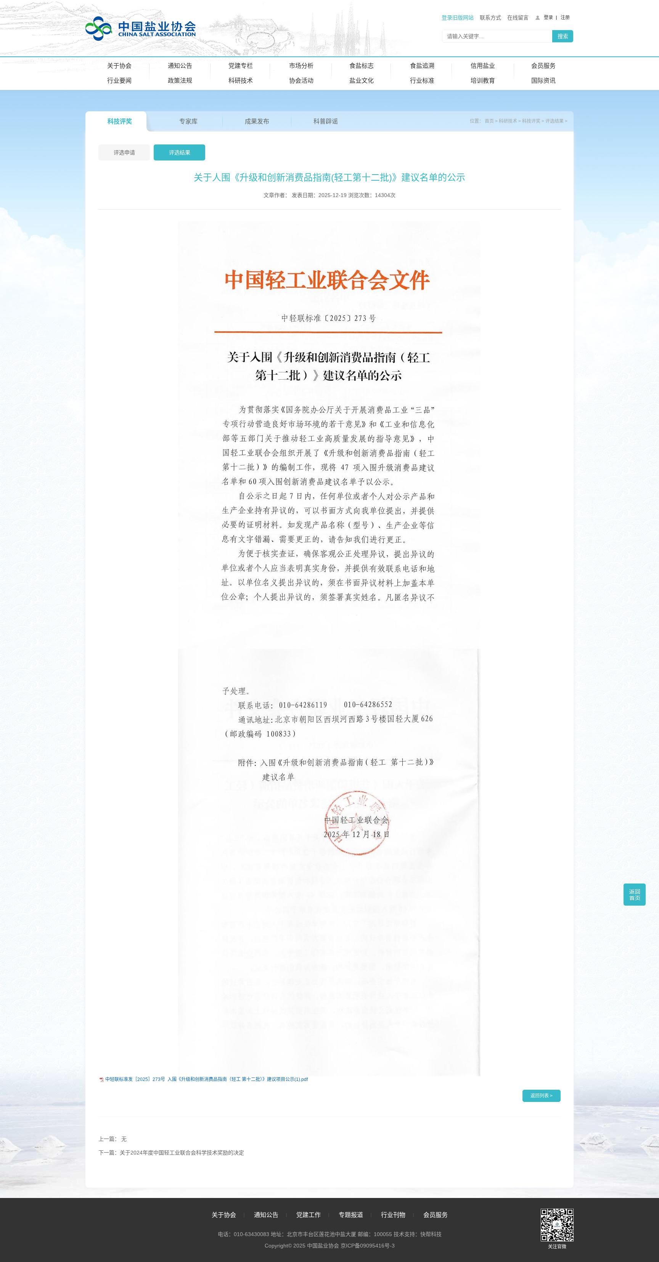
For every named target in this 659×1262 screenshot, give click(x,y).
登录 (548, 17)
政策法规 (180, 80)
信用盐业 (483, 66)
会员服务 (543, 66)
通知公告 (180, 66)
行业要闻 (119, 80)
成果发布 (257, 121)
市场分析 (301, 66)
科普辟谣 (325, 121)
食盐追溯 (422, 66)
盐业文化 (361, 80)
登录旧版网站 (458, 17)
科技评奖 (120, 121)
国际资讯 (543, 80)
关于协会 (119, 66)
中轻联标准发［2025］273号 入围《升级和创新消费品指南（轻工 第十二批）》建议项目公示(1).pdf (206, 1079)
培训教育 (483, 80)
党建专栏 (240, 66)
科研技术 (240, 80)
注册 (565, 17)
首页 (489, 121)
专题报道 (351, 1215)
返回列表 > (541, 1095)
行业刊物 (393, 1215)
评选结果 (554, 121)
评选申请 (124, 152)
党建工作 (308, 1215)
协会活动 (301, 80)
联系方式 (490, 17)
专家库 (188, 121)
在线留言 (518, 17)
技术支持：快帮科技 (417, 1234)
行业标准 (422, 80)
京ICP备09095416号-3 (368, 1246)
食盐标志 (361, 66)
